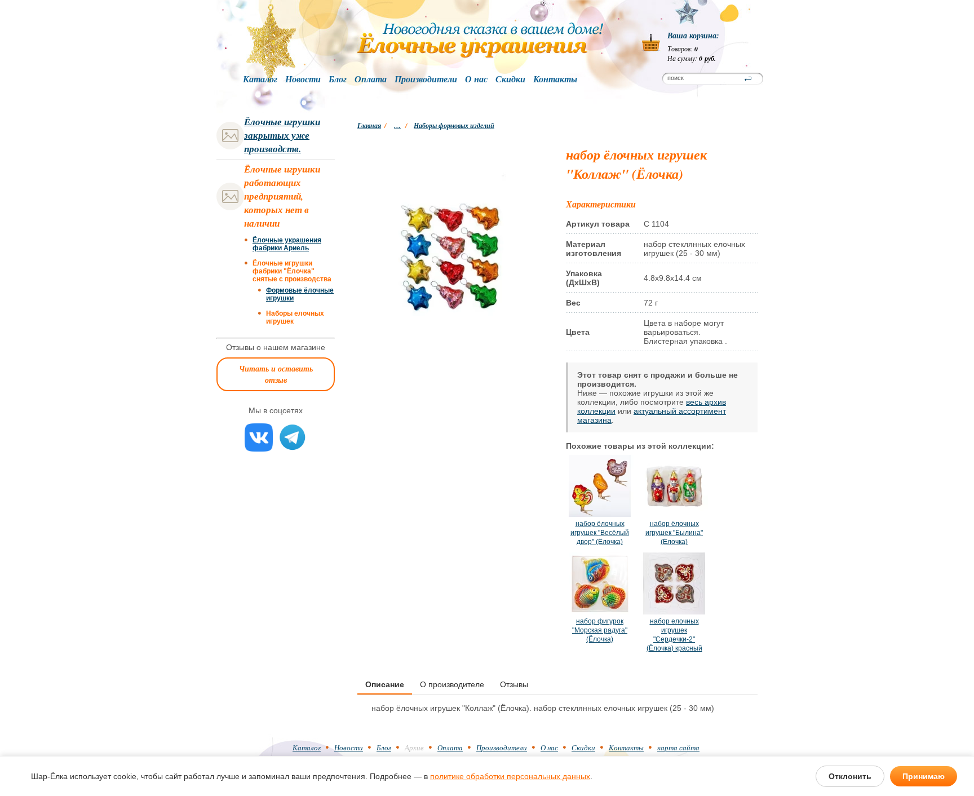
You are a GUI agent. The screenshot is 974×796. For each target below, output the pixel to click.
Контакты (555, 79)
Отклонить (850, 776)
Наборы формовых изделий (454, 125)
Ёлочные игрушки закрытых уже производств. (282, 135)
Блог (338, 79)
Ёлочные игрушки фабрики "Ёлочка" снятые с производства (292, 271)
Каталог (260, 79)
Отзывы (514, 684)
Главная (369, 125)
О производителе (452, 684)
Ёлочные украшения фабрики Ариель (287, 244)
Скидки (510, 79)
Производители (426, 79)
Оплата (371, 79)
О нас (476, 79)
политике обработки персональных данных (510, 776)
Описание (384, 684)
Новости (303, 79)
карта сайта (678, 747)
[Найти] (748, 79)
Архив (414, 747)
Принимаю (923, 776)
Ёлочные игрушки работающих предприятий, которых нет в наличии (282, 196)
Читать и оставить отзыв (276, 374)
